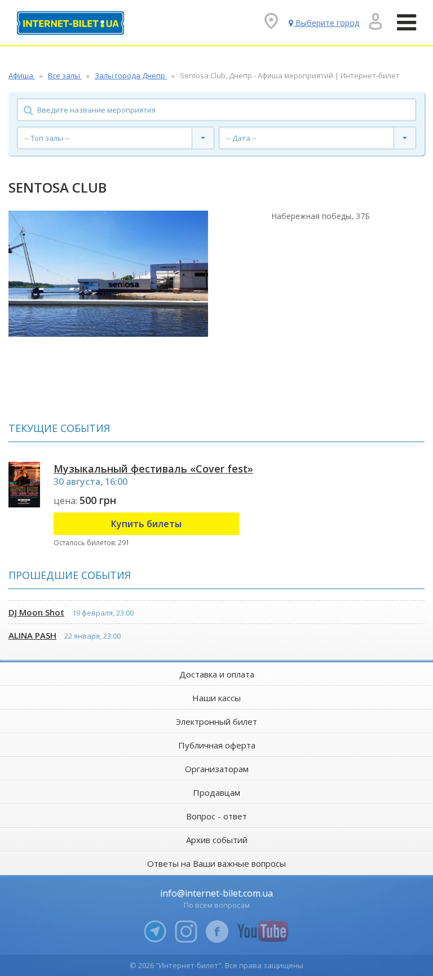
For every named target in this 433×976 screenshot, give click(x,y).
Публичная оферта (216, 745)
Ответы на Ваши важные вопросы (216, 863)
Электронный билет (216, 721)
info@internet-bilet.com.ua (216, 893)
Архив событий (217, 839)
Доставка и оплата (216, 674)
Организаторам (217, 768)
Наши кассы (216, 697)
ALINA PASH (32, 635)
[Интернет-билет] (70, 23)
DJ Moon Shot (36, 612)
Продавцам (216, 792)
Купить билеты (146, 524)
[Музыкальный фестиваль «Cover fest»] (24, 484)
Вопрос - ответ (216, 816)
